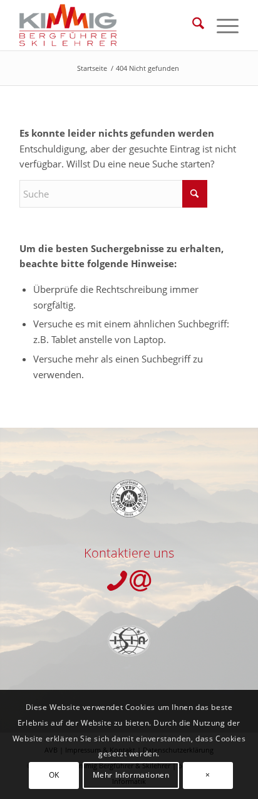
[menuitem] (192, 25)
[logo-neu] (107, 25)
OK (54, 775)
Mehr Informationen (131, 775)
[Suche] (192, 25)
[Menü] (221, 25)
